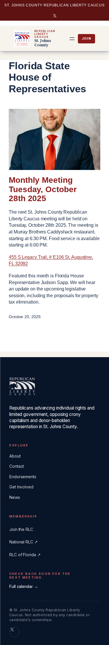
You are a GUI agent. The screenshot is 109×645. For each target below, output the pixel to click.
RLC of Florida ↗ (24, 554)
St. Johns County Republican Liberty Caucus (54, 5)
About (15, 455)
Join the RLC (86, 38)
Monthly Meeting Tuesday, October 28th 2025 (42, 189)
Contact (16, 466)
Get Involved (21, 486)
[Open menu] (72, 38)
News (14, 497)
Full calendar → (23, 586)
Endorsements (22, 476)
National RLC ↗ (23, 541)
